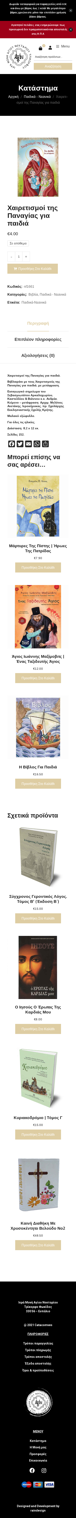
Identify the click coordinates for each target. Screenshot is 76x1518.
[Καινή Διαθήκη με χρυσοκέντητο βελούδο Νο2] (38, 1183)
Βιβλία (33, 294)
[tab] (38, 323)
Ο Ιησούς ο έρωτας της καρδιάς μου (38, 1009)
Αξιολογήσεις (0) (38, 355)
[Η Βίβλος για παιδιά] (38, 727)
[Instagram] (44, 1470)
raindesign (38, 1510)
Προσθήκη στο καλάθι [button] (38, 567)
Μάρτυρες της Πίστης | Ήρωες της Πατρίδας (38, 548)
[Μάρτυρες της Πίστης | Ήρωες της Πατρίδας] (38, 506)
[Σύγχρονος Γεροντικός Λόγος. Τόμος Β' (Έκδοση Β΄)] (38, 857)
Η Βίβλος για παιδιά (38, 766)
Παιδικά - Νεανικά (37, 97)
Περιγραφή (38, 323)
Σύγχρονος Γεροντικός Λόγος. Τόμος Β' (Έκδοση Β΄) (38, 899)
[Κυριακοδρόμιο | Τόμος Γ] (38, 1078)
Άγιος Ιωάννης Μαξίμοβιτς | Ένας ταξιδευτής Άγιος (38, 659)
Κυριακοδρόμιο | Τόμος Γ (38, 1117)
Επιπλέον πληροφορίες (38, 339)
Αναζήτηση (53, 66)
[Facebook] (32, 1470)
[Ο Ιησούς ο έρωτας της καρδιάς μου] (38, 967)
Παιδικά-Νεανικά (34, 302)
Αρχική (13, 97)
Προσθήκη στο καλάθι (35, 269)
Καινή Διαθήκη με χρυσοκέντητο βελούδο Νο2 (38, 1226)
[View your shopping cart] (41, 48)
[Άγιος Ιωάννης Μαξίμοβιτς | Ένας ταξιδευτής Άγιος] (38, 616)
